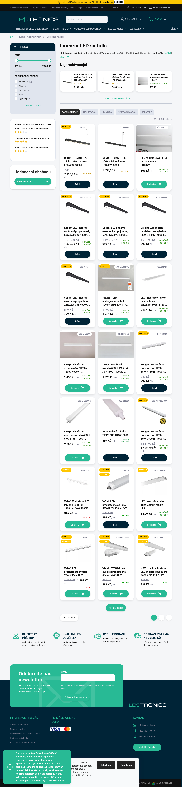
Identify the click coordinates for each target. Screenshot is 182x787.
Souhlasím (126, 765)
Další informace (83, 775)
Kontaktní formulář (147, 747)
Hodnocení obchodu (95, 8)
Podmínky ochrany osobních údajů (66, 8)
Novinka (24, 90)
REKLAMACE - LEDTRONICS (22, 742)
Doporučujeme (70, 112)
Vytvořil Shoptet (143, 783)
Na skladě (25, 82)
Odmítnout (106, 765)
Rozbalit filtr (32, 106)
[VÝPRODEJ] (77, 483)
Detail (77, 184)
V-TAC (167, 53)
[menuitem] (33, 29)
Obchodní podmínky (19, 8)
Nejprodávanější (127, 112)
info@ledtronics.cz (147, 725)
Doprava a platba (39, 8)
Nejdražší (107, 112)
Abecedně (147, 112)
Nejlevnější (89, 112)
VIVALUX (64, 57)
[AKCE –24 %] (115, 279)
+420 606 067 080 (147, 731)
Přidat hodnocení (24, 181)
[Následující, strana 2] (161, 618)
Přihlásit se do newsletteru (75, 697)
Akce (22, 86)
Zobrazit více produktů (116, 99)
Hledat (104, 19)
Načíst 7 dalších (116, 608)
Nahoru (71, 617)
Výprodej (24, 98)
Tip (21, 94)
